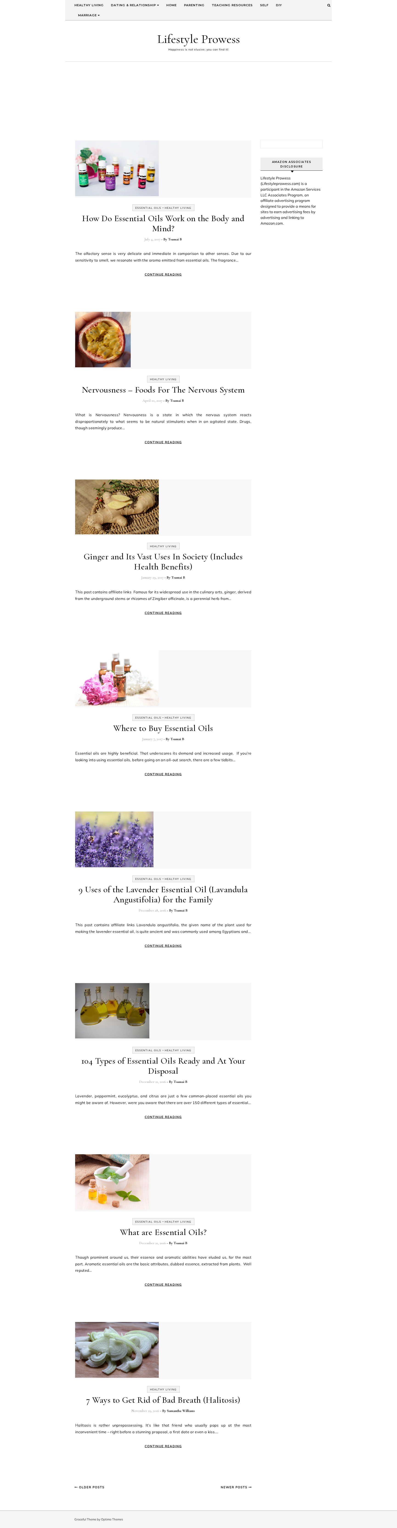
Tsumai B (175, 239)
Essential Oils (148, 207)
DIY (279, 5)
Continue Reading (163, 274)
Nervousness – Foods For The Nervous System (163, 390)
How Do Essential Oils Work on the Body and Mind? (163, 223)
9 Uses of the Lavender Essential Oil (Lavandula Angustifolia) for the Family (163, 894)
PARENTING (194, 5)
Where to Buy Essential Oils (163, 728)
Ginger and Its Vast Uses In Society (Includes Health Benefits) (163, 561)
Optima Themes (112, 1519)
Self (264, 5)
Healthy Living (89, 5)
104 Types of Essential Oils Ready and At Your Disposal (163, 1066)
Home (171, 5)
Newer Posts (235, 1487)
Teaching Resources (232, 5)
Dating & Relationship (134, 5)
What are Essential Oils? (163, 1232)
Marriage (88, 15)
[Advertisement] (198, 96)
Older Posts (91, 1487)
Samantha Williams (181, 1410)
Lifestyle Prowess (198, 38)
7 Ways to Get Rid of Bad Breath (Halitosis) (163, 1400)
